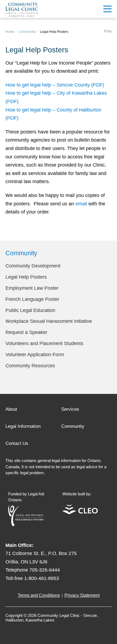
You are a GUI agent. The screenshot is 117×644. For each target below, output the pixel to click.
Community (27, 32)
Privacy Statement (82, 595)
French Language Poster (32, 299)
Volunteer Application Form (34, 354)
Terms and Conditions (39, 595)
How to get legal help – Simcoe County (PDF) (54, 85)
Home (9, 32)
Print (108, 31)
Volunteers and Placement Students (44, 343)
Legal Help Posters (26, 277)
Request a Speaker (26, 332)
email (81, 203)
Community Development (32, 266)
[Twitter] (20, 628)
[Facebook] (9, 628)
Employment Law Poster (32, 288)
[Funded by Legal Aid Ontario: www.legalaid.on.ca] (26, 524)
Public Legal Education (30, 310)
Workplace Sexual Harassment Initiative (48, 321)
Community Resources (30, 365)
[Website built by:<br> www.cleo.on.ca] (80, 512)
